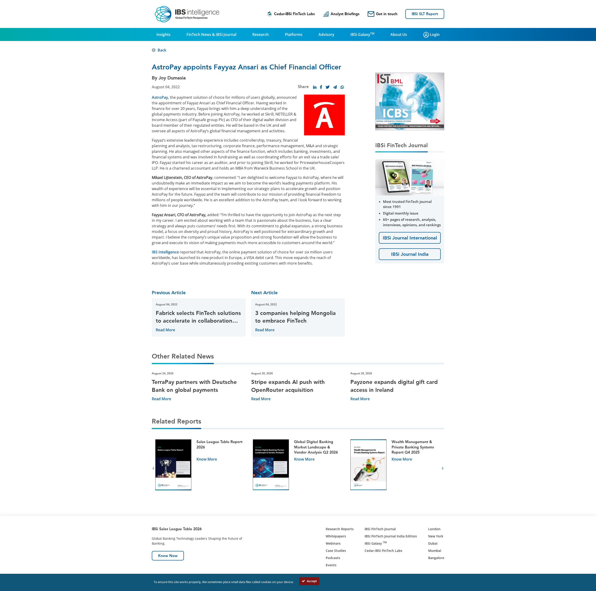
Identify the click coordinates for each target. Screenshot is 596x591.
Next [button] (442, 468)
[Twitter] (327, 87)
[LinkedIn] (314, 87)
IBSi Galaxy (362, 34)
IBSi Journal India (410, 254)
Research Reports (340, 529)
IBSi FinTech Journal (380, 529)
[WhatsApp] (342, 87)
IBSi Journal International (410, 238)
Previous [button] (153, 468)
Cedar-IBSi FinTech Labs (294, 14)
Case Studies (336, 550)
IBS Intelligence (165, 252)
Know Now (168, 555)
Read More (165, 329)
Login (434, 34)
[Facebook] (321, 87)
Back (162, 50)
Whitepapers (336, 536)
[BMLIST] (410, 101)
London (434, 529)
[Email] (335, 87)
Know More (206, 459)
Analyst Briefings (345, 14)
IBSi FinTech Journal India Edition (391, 536)
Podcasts (333, 558)
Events (331, 565)
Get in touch (386, 14)
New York (435, 536)
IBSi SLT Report (425, 14)
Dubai (432, 543)
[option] (200, 468)
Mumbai (434, 550)
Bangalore (436, 558)
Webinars (333, 543)
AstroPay (160, 97)
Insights (163, 34)
